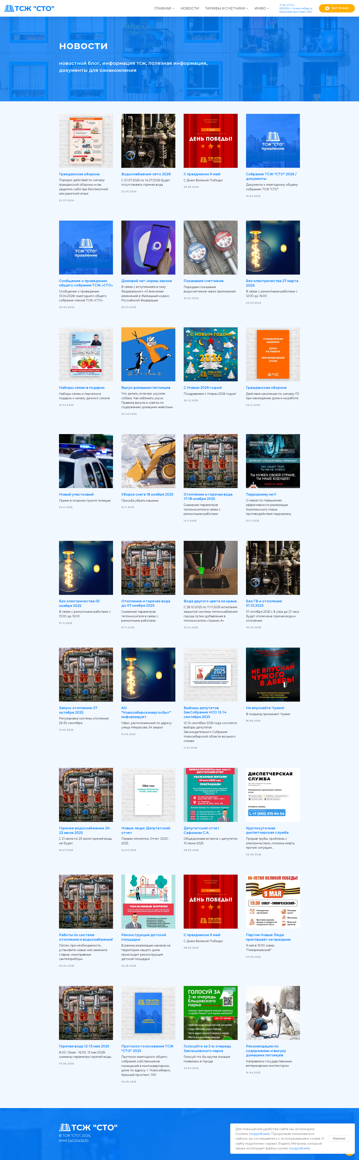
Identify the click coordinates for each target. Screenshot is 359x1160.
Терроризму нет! (261, 494)
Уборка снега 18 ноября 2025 (147, 494)
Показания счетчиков (204, 281)
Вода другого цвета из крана (210, 601)
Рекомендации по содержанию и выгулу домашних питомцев (266, 1050)
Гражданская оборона (79, 174)
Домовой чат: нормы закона (146, 281)
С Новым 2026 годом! (203, 388)
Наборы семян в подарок (82, 388)
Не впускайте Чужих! (265, 708)
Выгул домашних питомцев (145, 388)
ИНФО (260, 8)
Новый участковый (76, 494)
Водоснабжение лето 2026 (146, 174)
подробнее (259, 1134)
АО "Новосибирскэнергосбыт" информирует (146, 712)
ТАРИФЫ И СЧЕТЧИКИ (225, 8)
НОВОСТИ (190, 8)
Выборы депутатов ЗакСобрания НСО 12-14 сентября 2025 (205, 712)
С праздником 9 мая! (202, 174)
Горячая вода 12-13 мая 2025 (84, 1046)
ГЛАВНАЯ (162, 8)
